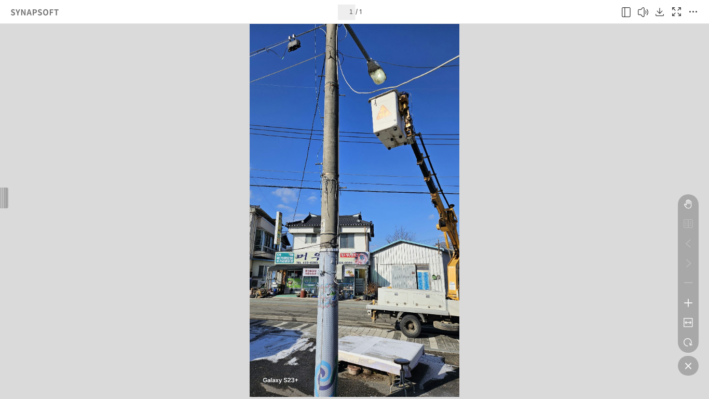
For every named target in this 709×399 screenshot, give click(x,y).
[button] (626, 12)
